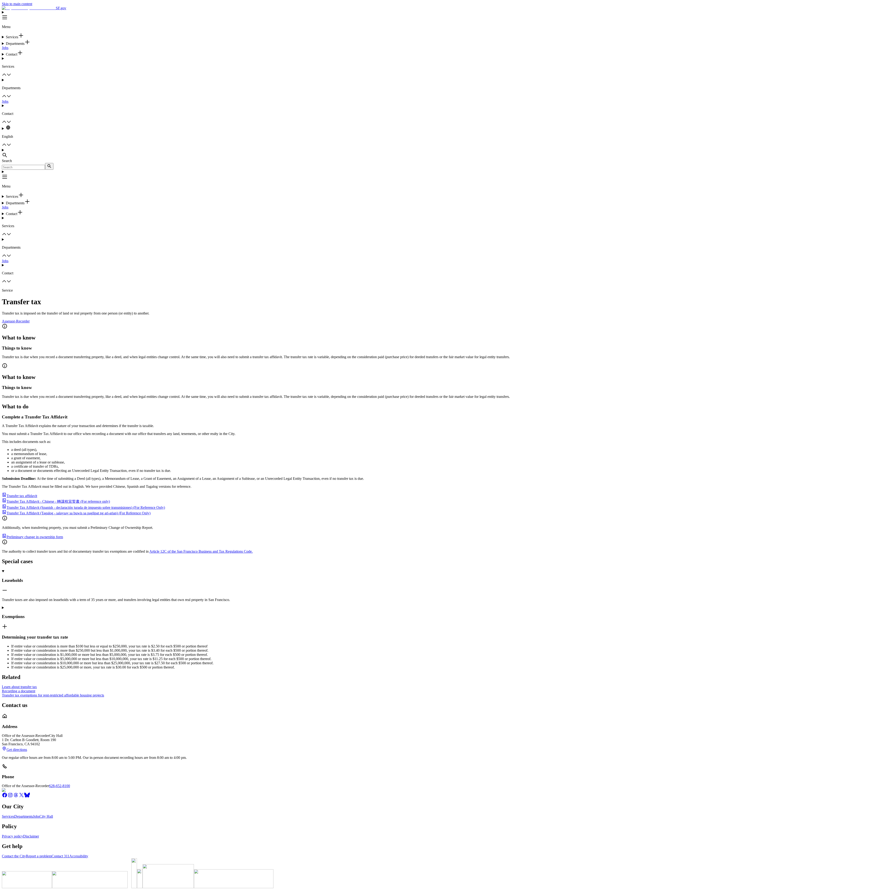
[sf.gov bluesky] (27, 797)
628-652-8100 (59, 786)
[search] (49, 166)
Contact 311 (60, 856)
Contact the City (14, 856)
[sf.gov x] (21, 797)
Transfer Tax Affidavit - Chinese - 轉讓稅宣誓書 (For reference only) (58, 501)
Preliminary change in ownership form (35, 537)
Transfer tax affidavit (22, 496)
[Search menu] (448, 153)
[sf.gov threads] (16, 797)
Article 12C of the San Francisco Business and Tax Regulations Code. (201, 551)
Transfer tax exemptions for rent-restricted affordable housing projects (53, 695)
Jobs (5, 48)
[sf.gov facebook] (4, 797)
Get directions (17, 750)
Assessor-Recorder (16, 321)
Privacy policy (12, 836)
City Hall (46, 816)
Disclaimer (31, 836)
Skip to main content (17, 4)
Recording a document (18, 691)
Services (8, 816)
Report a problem (39, 856)
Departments (23, 816)
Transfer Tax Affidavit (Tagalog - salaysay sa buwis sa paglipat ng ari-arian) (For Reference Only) (78, 513)
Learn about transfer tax (19, 687)
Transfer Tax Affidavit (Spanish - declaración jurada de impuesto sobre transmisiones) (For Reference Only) (86, 507)
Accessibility (78, 856)
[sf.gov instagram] (10, 797)
